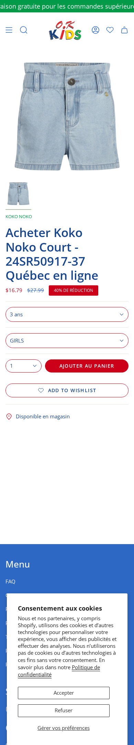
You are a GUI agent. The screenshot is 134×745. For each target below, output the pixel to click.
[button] (23, 30)
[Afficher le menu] (9, 30)
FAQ (10, 581)
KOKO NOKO (18, 216)
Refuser (63, 710)
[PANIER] (124, 30)
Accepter (64, 692)
